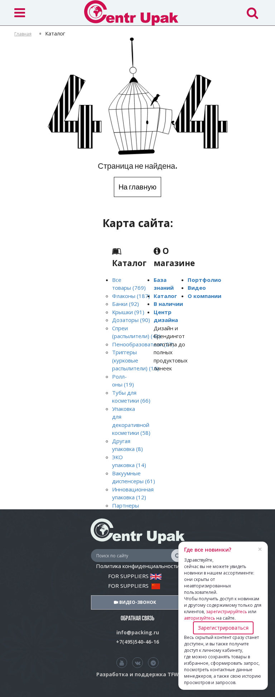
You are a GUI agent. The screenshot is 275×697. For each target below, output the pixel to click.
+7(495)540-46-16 (137, 641)
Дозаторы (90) (131, 319)
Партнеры (125, 505)
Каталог (165, 295)
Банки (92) (125, 303)
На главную (137, 186)
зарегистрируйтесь (226, 612)
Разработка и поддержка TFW (137, 674)
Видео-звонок (137, 602)
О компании (204, 295)
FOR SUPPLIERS (129, 576)
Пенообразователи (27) (143, 344)
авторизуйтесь (199, 618)
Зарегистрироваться (223, 627)
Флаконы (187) (131, 295)
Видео (197, 287)
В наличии (168, 303)
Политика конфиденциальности (137, 565)
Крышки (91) (128, 312)
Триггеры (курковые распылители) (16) (135, 360)
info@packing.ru (137, 632)
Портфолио (204, 279)
